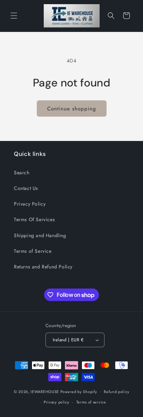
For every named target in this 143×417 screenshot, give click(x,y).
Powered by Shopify (78, 391)
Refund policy (116, 391)
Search (22, 172)
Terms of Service (33, 251)
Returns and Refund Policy (43, 266)
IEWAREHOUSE (45, 391)
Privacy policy (56, 402)
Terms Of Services (34, 219)
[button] (14, 15)
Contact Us (26, 188)
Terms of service (91, 402)
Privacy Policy (29, 203)
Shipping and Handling (40, 235)
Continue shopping (71, 108)
